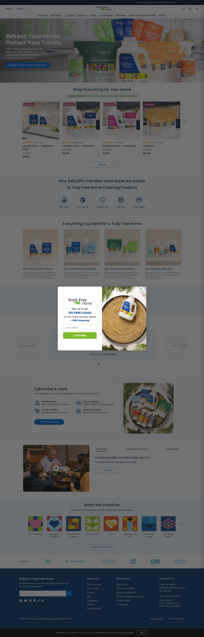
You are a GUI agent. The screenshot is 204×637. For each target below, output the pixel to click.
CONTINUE (80, 335)
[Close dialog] (143, 290)
